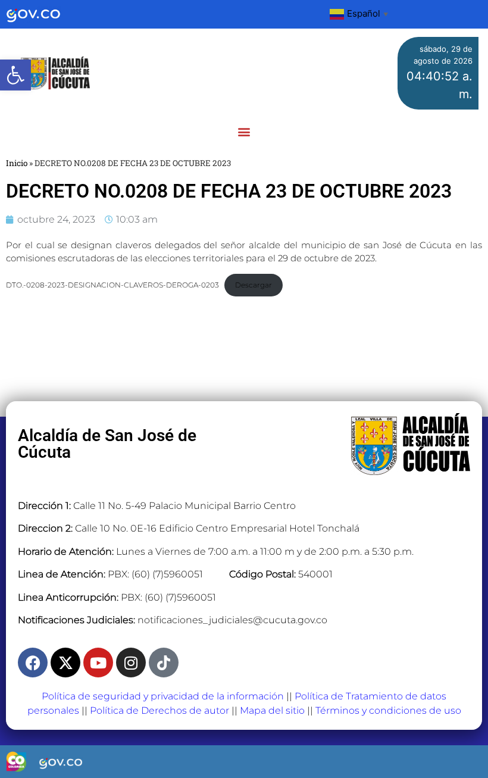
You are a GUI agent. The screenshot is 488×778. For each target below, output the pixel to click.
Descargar (253, 284)
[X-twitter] (65, 662)
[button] (15, 75)
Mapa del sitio (272, 710)
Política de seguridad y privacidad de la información (163, 696)
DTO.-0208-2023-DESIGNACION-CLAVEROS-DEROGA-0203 (112, 284)
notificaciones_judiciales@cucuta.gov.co (232, 620)
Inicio (16, 163)
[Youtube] (98, 662)
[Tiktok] (164, 662)
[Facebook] (33, 662)
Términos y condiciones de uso (388, 710)
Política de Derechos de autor (159, 710)
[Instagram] (131, 662)
